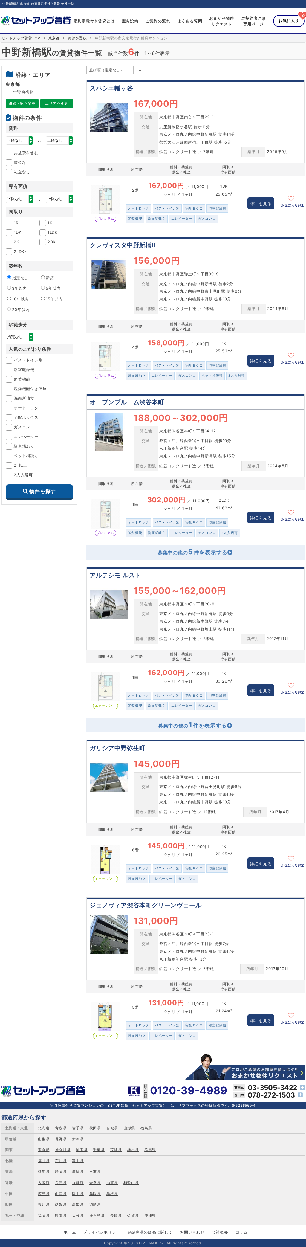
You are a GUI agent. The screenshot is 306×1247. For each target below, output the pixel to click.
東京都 (54, 38)
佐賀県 (133, 1215)
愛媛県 (60, 1204)
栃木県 (133, 1149)
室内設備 (130, 21)
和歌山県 (131, 1182)
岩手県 (77, 1128)
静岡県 (60, 1171)
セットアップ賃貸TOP (20, 38)
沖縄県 (150, 1215)
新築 (50, 277)
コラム (241, 1232)
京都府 (77, 1182)
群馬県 (150, 1149)
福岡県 (43, 1215)
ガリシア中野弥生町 (118, 748)
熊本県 (60, 1215)
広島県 (43, 1193)
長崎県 (116, 1215)
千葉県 (98, 1149)
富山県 (77, 1161)
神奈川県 (62, 1149)
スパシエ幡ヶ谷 (111, 88)
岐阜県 (77, 1171)
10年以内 (20, 299)
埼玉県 (81, 1149)
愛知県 (43, 1171)
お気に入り (289, 20)
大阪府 (43, 1182)
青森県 (60, 1128)
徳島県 (95, 1204)
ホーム (70, 1232)
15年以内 (54, 299)
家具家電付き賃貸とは (94, 21)
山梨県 (43, 1139)
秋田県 (95, 1128)
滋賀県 (112, 1182)
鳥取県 (95, 1193)
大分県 (77, 1215)
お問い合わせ (192, 1232)
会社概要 (220, 1232)
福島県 (146, 1128)
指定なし (20, 277)
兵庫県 (60, 1182)
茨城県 (116, 1149)
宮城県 (112, 1128)
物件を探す (42, 491)
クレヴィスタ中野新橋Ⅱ (122, 245)
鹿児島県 (97, 1215)
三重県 (95, 1171)
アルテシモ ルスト (115, 575)
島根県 (112, 1193)
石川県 (60, 1161)
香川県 (43, 1204)
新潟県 (77, 1139)
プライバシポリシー (101, 1232)
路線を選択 (77, 38)
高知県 (77, 1204)
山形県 (129, 1128)
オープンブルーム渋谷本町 (127, 402)
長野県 (60, 1139)
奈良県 (95, 1182)
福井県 (43, 1161)
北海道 (43, 1128)
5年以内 (53, 288)
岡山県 (77, 1193)
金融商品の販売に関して (150, 1232)
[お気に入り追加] (293, 198)
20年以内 (21, 309)
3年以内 (19, 288)
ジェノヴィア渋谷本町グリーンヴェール (145, 905)
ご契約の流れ (158, 21)
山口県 (60, 1193)
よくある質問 (190, 21)
